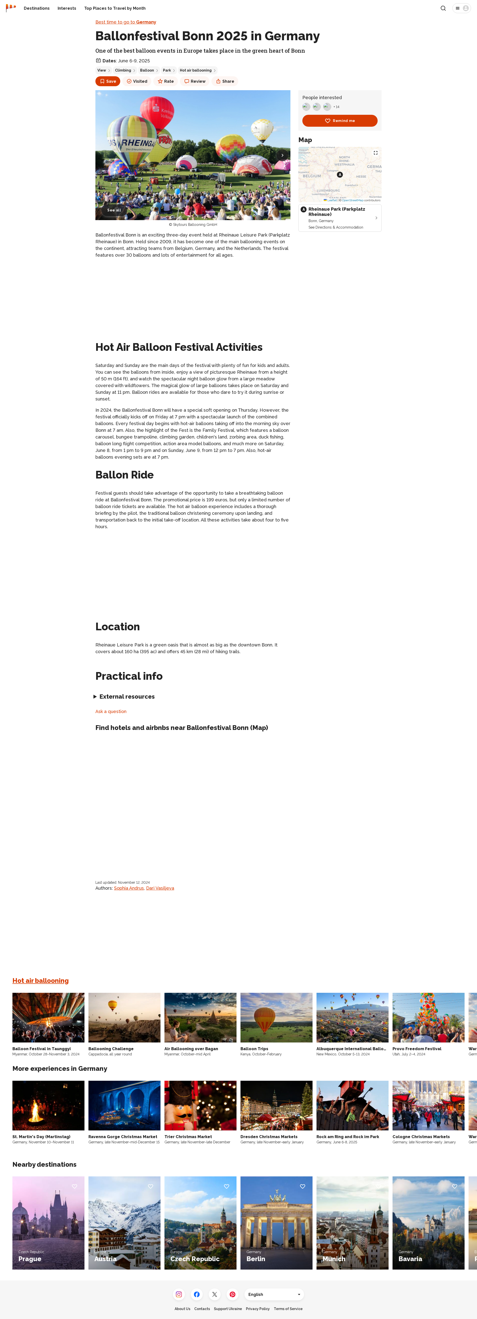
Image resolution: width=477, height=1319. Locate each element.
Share (228, 81)
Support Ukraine (228, 1309)
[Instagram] (179, 1294)
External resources (127, 696)
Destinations (37, 8)
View (101, 70)
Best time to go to (125, 22)
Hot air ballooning (196, 70)
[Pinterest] (232, 1294)
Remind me (344, 121)
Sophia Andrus (129, 888)
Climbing (123, 70)
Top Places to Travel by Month (115, 8)
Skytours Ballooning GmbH (195, 225)
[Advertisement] (192, 297)
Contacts (202, 1309)
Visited (140, 81)
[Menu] (461, 8)
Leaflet (332, 200)
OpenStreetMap (352, 200)
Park (167, 70)
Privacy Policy (258, 1309)
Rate (169, 81)
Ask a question (110, 711)
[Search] (443, 8)
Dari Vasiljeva (160, 888)
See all (114, 210)
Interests (67, 8)
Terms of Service (288, 1309)
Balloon (147, 70)
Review (198, 81)
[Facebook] (197, 1294)
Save (111, 81)
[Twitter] (215, 1294)
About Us (182, 1309)
